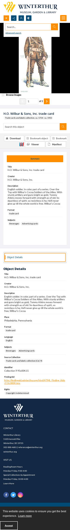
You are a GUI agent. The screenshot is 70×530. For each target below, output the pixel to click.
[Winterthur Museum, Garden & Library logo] (30, 7)
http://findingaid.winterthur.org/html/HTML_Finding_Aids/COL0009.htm (34, 382)
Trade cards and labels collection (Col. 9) (24, 360)
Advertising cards (30, 223)
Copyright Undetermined (17, 393)
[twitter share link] (13, 495)
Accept (9, 525)
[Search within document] (63, 126)
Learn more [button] (25, 515)
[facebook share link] (6, 495)
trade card (14, 213)
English (9, 340)
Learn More (8, 483)
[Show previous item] (22, 101)
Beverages (14, 223)
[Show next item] (47, 101)
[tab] (35, 158)
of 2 (41, 101)
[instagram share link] (20, 495)
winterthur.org (10, 451)
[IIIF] (21, 144)
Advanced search (13, 33)
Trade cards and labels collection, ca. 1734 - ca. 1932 (28, 118)
